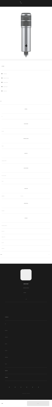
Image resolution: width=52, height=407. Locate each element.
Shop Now (38, 403)
